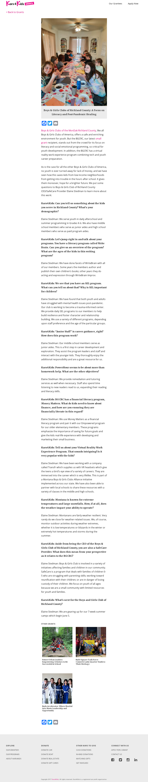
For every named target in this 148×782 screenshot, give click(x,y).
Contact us (116, 754)
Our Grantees (115, 3)
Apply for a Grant (119, 750)
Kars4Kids (55, 779)
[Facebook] (113, 760)
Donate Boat (47, 754)
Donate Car (46, 750)
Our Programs (13, 754)
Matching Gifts (83, 758)
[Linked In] (135, 760)
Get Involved (82, 763)
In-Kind (84, 754)
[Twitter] (120, 760)
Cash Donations (83, 750)
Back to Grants (15, 12)
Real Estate (50, 758)
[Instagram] (128, 760)
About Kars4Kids (13, 758)
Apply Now (133, 3)
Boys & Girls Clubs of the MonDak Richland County (68, 130)
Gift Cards (49, 763)
